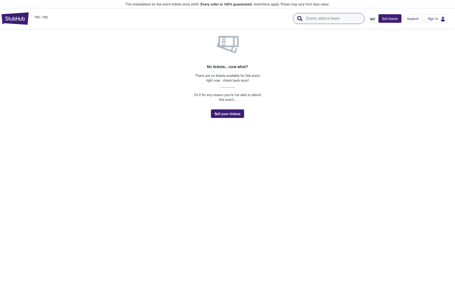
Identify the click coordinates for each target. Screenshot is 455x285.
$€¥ (372, 19)
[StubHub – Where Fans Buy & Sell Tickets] (15, 18)
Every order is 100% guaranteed (240, 4)
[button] (227, 113)
